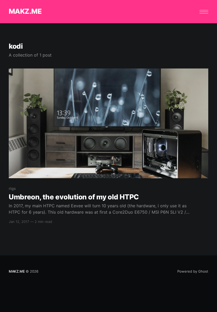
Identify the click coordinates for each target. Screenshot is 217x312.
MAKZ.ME (25, 11)
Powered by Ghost (192, 271)
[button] (204, 11)
